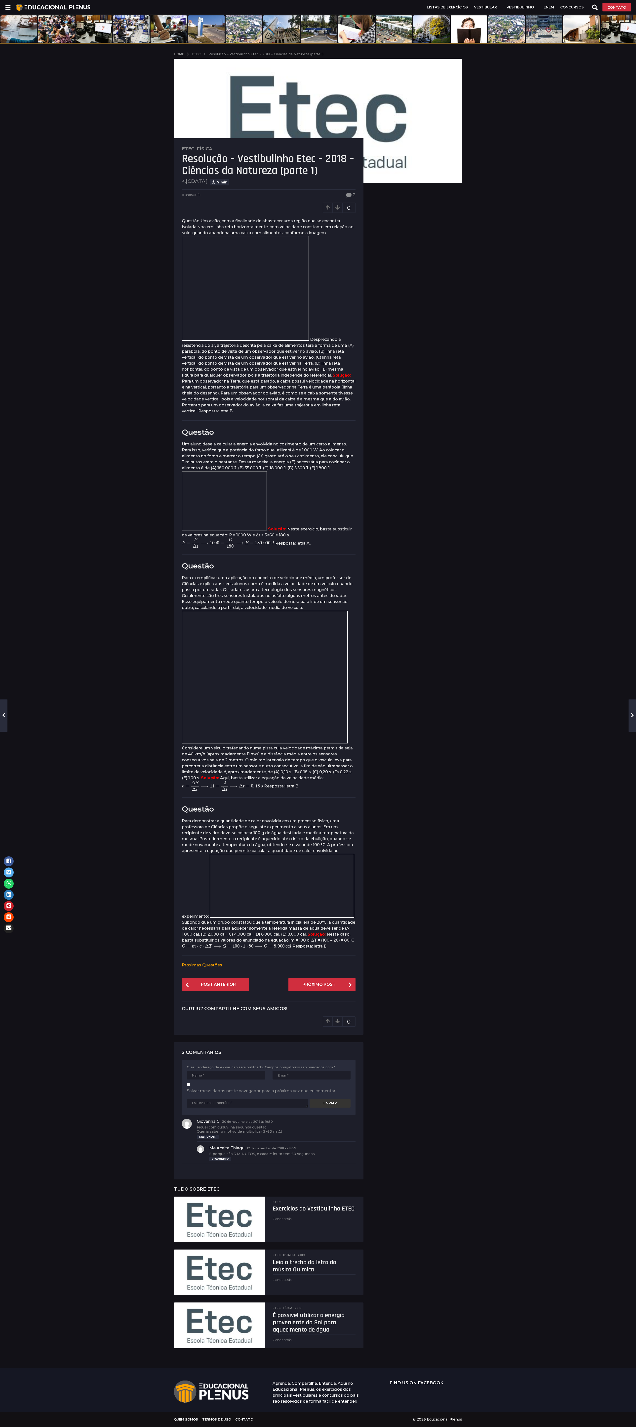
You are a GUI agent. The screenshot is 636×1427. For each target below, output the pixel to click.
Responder (207, 1136)
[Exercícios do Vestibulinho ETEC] (219, 1219)
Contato (244, 1419)
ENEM (549, 7)
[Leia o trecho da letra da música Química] (219, 1272)
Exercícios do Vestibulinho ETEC (314, 1209)
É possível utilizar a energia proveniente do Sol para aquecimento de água (309, 1322)
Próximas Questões (202, 965)
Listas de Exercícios (447, 7)
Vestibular (485, 7)
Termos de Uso (216, 1419)
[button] (8, 7)
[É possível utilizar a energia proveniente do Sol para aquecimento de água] (219, 1325)
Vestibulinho (520, 7)
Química (289, 1255)
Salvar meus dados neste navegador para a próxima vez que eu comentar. (261, 1090)
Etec (188, 148)
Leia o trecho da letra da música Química (304, 1266)
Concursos (572, 7)
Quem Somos (186, 1419)
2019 (301, 1255)
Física (204, 148)
